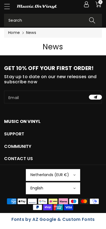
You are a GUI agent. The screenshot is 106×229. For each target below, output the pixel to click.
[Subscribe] (95, 97)
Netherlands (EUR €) (49, 174)
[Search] (92, 20)
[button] (9, 6)
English (36, 188)
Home (14, 32)
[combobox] (53, 20)
